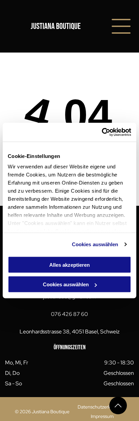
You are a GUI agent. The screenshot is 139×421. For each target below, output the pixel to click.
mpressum (103, 416)
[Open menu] (121, 26)
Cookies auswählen (95, 244)
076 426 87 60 (69, 314)
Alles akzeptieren (69, 264)
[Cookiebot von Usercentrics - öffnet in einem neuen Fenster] (101, 132)
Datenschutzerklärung (101, 407)
